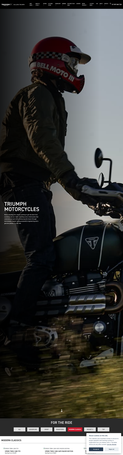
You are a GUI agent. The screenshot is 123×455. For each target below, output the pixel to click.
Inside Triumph (84, 4)
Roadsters (60, 429)
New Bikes (31, 4)
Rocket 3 (90, 429)
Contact (106, 3)
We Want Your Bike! (71, 4)
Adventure (33, 429)
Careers (78, 3)
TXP (103, 429)
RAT (97, 3)
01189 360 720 (117, 4)
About (101, 3)
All (19, 429)
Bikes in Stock (37, 4)
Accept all (96, 449)
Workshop (58, 3)
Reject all (111, 449)
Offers (45, 3)
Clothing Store (50, 4)
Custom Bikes (92, 4)
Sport (46, 429)
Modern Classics (75, 429)
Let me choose (111, 444)
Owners (64, 3)
